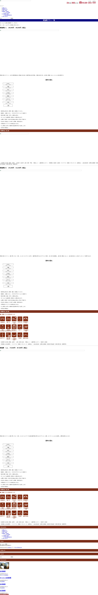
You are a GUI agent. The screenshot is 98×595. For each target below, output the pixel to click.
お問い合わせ (5, 16)
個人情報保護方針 (8, 15)
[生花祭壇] (4, 568)
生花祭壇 (2, 571)
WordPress (9, 547)
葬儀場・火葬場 (5, 11)
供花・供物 (4, 10)
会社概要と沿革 (5, 13)
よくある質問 (7, 12)
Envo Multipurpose (18, 547)
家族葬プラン (5, 9)
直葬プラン (4, 7)
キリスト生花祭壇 (5, 578)
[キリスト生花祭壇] (4, 575)
